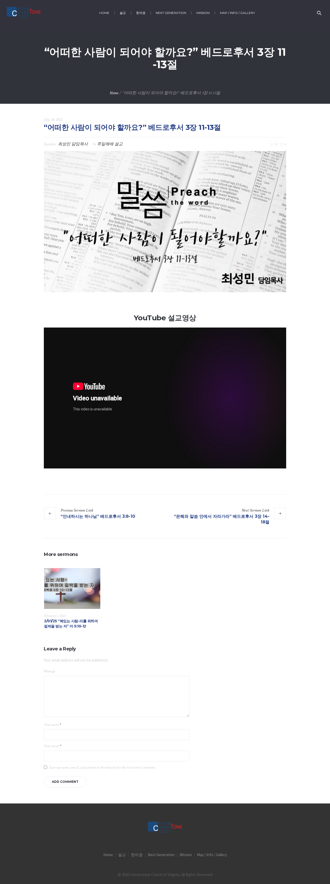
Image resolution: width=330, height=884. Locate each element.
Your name (52, 724)
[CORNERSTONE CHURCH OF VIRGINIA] (165, 827)
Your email (52, 746)
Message (49, 671)
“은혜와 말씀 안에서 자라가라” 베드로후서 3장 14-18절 (221, 519)
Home (114, 93)
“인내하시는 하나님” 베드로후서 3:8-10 (98, 516)
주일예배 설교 (110, 144)
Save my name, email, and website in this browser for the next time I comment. (102, 767)
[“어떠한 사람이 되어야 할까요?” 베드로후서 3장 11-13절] (165, 221)
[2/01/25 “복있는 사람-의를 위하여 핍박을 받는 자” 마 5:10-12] (72, 588)
